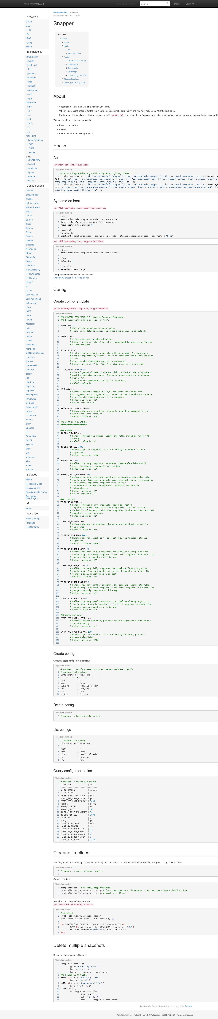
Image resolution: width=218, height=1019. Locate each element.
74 (57, 519)
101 (57, 593)
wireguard (30, 456)
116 (57, 634)
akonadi (29, 190)
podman (31, 73)
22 (57, 375)
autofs (29, 215)
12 (57, 347)
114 (57, 629)
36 (57, 414)
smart (28, 423)
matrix (29, 315)
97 (57, 582)
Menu (177, 3)
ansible (29, 198)
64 (57, 491)
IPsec (28, 34)
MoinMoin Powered (124, 1015)
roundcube (32, 168)
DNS (28, 25)
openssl (29, 361)
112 (57, 623)
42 (57, 430)
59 (57, 477)
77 (57, 527)
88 (57, 557)
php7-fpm (30, 386)
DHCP (29, 21)
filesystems (31, 102)
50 (57, 452)
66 (57, 496)
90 (57, 563)
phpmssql (30, 390)
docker (30, 60)
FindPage (30, 522)
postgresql (32, 89)
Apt (69, 49)
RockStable (189, 1006)
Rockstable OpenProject (32, 497)
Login (188, 3)
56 (57, 469)
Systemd (30, 444)
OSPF (32, 148)
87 (57, 554)
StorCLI (29, 440)
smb (29, 119)
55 (57, 466)
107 (57, 610)
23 (57, 378)
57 (57, 472)
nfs (28, 114)
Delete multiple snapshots (74, 82)
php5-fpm (30, 382)
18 (57, 364)
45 (57, 438)
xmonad (30, 469)
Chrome (30, 227)
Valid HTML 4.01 (168, 1015)
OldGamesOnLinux (35, 352)
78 (57, 530)
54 (57, 463)
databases (31, 77)
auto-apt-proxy (33, 207)
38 (57, 419)
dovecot (31, 163)
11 (57, 345)
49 (57, 449)
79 (57, 532)
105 (57, 604)
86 (57, 552)
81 (57, 538)
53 (57, 461)
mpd (28, 327)
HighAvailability (33, 269)
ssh (27, 431)
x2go (28, 461)
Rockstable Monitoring (36, 492)
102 (57, 596)
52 (57, 458)
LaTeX (29, 290)
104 (57, 601)
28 (57, 392)
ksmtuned (32, 64)
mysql (30, 81)
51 (57, 455)
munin (29, 336)
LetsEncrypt (31, 302)
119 (57, 643)
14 (57, 353)
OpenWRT (31, 369)
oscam (29, 373)
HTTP (28, 29)
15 (57, 356)
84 (57, 546)
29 (57, 394)
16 (57, 358)
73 (57, 516)
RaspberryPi (32, 406)
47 (57, 444)
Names (29, 340)
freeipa (29, 261)
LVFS (28, 311)
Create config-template (77, 60)
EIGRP (32, 152)
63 (57, 488)
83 (57, 543)
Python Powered (141, 1015)
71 (57, 510)
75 (57, 521)
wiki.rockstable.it (34, 4)
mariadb (31, 85)
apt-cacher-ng (32, 202)
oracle (30, 94)
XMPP (29, 479)
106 (57, 607)
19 (57, 367)
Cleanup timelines (71, 79)
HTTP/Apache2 (33, 273)
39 (57, 422)
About (66, 42)
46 (57, 441)
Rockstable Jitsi (33, 487)
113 (57, 626)
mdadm (29, 319)
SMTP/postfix (32, 394)
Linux (28, 307)
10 (57, 342)
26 (57, 386)
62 (57, 485)
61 (57, 483)
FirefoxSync (31, 257)
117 (57, 637)
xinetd (29, 465)
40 (57, 425)
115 (57, 632)
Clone (28, 232)
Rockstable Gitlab (34, 483)
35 (57, 411)
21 (57, 372)
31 (57, 400)
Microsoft (30, 323)
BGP (31, 144)
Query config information (77, 75)
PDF (28, 377)
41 (57, 427)
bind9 (28, 223)
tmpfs (30, 123)
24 (57, 380)
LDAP (28, 38)
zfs (28, 131)
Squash (29, 508)
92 (57, 568)
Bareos (29, 219)
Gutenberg (31, 265)
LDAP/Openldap (33, 298)
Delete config (73, 68)
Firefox (29, 252)
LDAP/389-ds (32, 294)
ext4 (29, 110)
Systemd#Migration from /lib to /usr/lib (71, 277)
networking (31, 135)
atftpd (28, 211)
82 (57, 541)
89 (57, 560)
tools (28, 448)
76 (57, 524)
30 (57, 397)
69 (57, 505)
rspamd (31, 172)
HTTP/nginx (31, 277)
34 (57, 408)
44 (57, 436)
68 (57, 502)
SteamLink (31, 436)
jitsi (27, 286)
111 (57, 621)
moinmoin (30, 332)
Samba (29, 419)
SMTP (29, 46)
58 (57, 474)
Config (66, 57)
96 (57, 579)
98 (57, 585)
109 (57, 615)
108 (57, 612)
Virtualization (32, 56)
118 (57, 640)
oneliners (30, 357)
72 (57, 513)
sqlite (29, 98)
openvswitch (32, 365)
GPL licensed (154, 1015)
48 (57, 447)
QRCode (30, 402)
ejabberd (30, 244)
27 (57, 389)
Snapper (30, 427)
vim (27, 452)
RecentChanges (33, 518)
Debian (29, 236)
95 (57, 576)
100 (57, 590)
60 (57, 480)
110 (57, 618)
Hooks (66, 46)
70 (57, 507)
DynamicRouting (35, 139)
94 (57, 574)
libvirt (29, 69)
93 (57, 571)
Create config (73, 64)
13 (57, 350)
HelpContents (32, 526)
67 (57, 499)
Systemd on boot (74, 53)
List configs (72, 71)
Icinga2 (29, 282)
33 (57, 405)
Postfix (30, 180)
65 (57, 494)
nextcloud (30, 348)
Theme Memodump (185, 1015)
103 (57, 599)
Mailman (31, 176)
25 (57, 383)
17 (57, 361)
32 (57, 403)
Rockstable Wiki (60, 12)
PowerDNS (31, 398)
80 (57, 535)
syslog (29, 42)
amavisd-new (33, 159)
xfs (28, 127)
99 (57, 588)
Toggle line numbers (63, 169)
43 (57, 433)
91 (57, 565)
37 (57, 416)
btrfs (29, 106)
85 (57, 549)
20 (57, 369)
